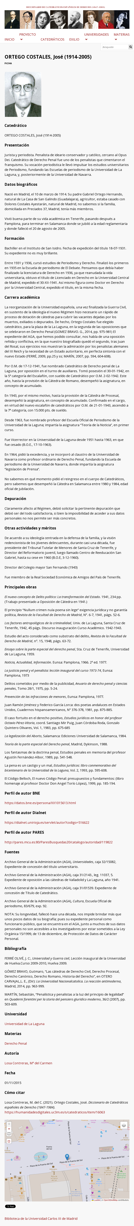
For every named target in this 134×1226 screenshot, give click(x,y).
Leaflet (97, 1200)
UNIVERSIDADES (96, 34)
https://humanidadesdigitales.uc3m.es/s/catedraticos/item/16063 (55, 1112)
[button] (67, 1157)
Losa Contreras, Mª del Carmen (28, 1063)
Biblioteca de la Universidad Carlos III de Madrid (41, 1218)
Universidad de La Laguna (24, 1024)
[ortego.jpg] (23, 115)
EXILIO (74, 39)
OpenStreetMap (111, 1200)
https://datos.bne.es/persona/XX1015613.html (40, 803)
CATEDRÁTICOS (52, 39)
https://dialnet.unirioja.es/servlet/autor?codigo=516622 (47, 822)
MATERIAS (122, 34)
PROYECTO (27, 34)
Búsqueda (131, 47)
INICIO (9, 39)
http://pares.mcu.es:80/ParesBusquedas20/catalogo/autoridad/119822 (59, 842)
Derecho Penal (16, 1043)
